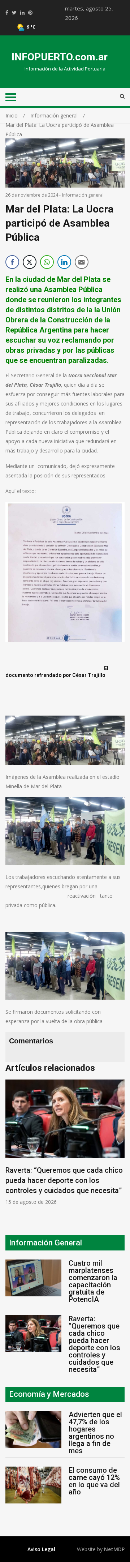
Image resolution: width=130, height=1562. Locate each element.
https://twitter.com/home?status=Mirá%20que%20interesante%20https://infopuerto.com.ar (14, 12)
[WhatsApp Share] (47, 262)
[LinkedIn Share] (64, 262)
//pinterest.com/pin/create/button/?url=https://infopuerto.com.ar (30, 12)
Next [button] (121, 1146)
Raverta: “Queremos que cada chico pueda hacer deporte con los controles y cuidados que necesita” (64, 1180)
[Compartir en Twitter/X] (29, 262)
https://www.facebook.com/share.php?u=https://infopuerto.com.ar (6, 12)
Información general (83, 195)
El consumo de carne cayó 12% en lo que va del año (94, 1481)
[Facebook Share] (12, 262)
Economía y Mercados (49, 1394)
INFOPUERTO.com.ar (60, 57)
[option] (65, 1143)
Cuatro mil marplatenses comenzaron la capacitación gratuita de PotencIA (93, 1281)
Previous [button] (12, 1146)
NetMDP (114, 1549)
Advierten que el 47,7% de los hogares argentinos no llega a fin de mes (95, 1432)
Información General (45, 1242)
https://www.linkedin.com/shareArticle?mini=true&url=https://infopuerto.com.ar (22, 12)
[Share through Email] (81, 262)
